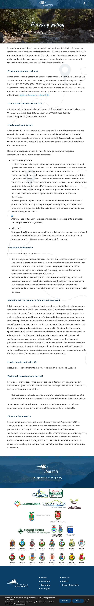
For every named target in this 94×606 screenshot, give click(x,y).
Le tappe (45, 588)
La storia (45, 581)
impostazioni (20, 604)
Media (65, 581)
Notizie (65, 577)
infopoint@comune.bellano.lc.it (34, 95)
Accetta (65, 601)
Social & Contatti (70, 585)
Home (44, 577)
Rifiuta (78, 601)
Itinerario (45, 585)
